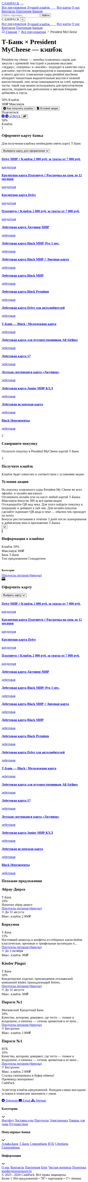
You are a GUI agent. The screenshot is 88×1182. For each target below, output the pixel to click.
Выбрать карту (12, 595)
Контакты (8, 11)
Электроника (59, 1120)
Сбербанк (61, 1143)
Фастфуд (8, 1120)
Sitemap (40, 1100)
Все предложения (14, 7)
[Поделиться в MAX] (15, 116)
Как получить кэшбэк (19, 108)
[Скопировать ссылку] (24, 116)
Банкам (37, 11)
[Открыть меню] (22, 4)
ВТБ (51, 1143)
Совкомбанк (38, 1143)
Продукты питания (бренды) (22, 575)
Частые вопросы (60, 1167)
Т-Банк (24, 1143)
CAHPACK (10, 3)
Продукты (41, 1120)
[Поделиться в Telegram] (7, 116)
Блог (44, 1167)
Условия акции (48, 108)
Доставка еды (24, 1120)
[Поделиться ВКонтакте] (3, 116)
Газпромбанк (11, 1147)
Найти (45, 15)
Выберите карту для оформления (24, 150)
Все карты (64, 7)
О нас (76, 7)
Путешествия (18, 1124)
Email (26, 1100)
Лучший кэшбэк (41, 7)
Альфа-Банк (10, 1143)
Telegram (12, 1100)
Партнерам (24, 11)
